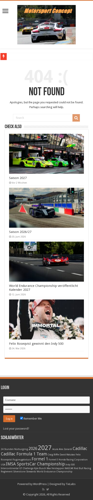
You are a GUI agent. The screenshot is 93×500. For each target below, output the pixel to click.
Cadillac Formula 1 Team (24, 454)
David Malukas (67, 454)
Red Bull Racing (82, 468)
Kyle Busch (40, 468)
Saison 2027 (18, 178)
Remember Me (32, 418)
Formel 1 (40, 459)
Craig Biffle (53, 454)
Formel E (53, 459)
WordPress (40, 484)
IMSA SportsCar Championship (35, 464)
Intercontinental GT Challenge (17, 468)
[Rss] (43, 489)
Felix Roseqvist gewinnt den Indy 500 (36, 344)
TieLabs (70, 484)
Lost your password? (16, 428)
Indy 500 (70, 464)
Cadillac (80, 448)
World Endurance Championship (54, 471)
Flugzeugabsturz (22, 459)
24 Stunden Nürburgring (14, 449)
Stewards (31, 471)
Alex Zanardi (65, 449)
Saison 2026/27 (20, 232)
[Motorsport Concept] (46, 24)
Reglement (7, 471)
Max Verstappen (55, 468)
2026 (33, 448)
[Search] (76, 118)
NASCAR (69, 468)
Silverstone (19, 471)
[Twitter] (48, 489)
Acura (55, 449)
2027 (45, 448)
